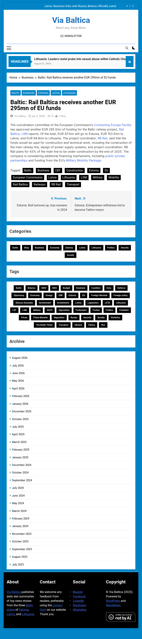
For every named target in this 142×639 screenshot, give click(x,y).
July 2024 (18, 488)
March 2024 (19, 511)
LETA (107, 302)
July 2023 (18, 564)
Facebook (79, 596)
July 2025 (18, 426)
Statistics (115, 317)
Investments (63, 302)
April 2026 (18, 388)
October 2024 (20, 472)
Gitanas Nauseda (24, 302)
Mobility (114, 177)
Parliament (81, 310)
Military (98, 177)
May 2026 (18, 380)
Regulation (59, 317)
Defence (121, 288)
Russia (74, 317)
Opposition (64, 310)
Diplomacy (19, 295)
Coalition (95, 288)
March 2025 (19, 442)
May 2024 (18, 503)
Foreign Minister (99, 295)
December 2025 (21, 411)
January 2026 (20, 403)
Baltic (15, 93)
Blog (26, 247)
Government (45, 302)
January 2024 (20, 526)
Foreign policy (121, 295)
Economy (54, 247)
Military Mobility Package (83, 160)
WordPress (113, 601)
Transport (73, 184)
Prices (24, 317)
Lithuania (69, 93)
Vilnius (91, 325)
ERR (60, 295)
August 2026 (19, 357)
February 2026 (20, 396)
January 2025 (20, 457)
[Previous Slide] (127, 6)
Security (125, 247)
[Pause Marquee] (129, 61)
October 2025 (20, 419)
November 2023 (21, 534)
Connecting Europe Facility (112, 125)
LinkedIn (78, 601)
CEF (57, 170)
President (124, 310)
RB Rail (102, 138)
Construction (74, 170)
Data (108, 288)
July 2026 (18, 365)
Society (70, 255)
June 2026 (18, 373)
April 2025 (18, 434)
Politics (111, 247)
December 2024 (21, 465)
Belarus (31, 288)
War (103, 325)
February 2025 (20, 449)
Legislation (93, 302)
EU (106, 170)
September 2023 (22, 549)
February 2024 (20, 518)
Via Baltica (71, 20)
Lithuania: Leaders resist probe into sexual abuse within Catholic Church (78, 59)
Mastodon (79, 605)
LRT (14, 310)
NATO (50, 310)
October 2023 (20, 541)
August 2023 (19, 556)
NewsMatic (113, 605)
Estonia (43, 93)
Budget (66, 288)
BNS (54, 288)
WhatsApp (79, 609)
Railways (39, 184)
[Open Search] (126, 48)
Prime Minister (40, 317)
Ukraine (78, 325)
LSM (24, 134)
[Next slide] (132, 6)
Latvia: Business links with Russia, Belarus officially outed (80, 6)
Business (29, 93)
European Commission (28, 177)
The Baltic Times (44, 325)
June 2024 (18, 495)
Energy (49, 295)
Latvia (56, 93)
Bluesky (78, 592)
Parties (96, 310)
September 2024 (22, 480)
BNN (43, 288)
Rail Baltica (20, 184)
